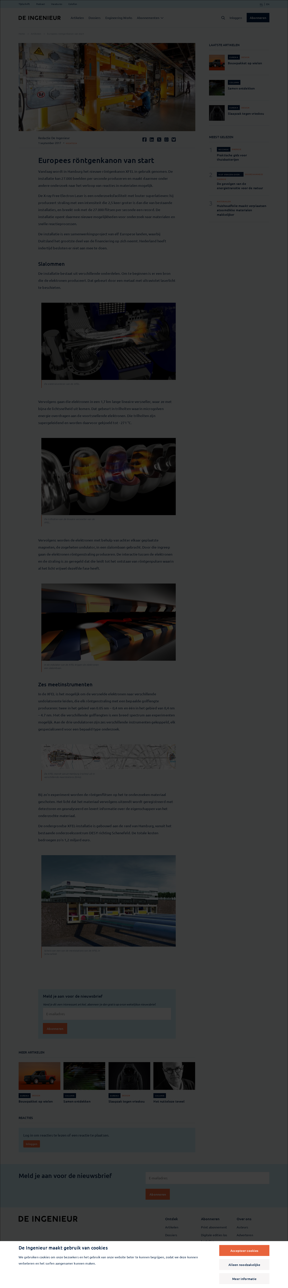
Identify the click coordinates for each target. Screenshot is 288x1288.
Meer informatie (244, 1278)
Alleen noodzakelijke (244, 1264)
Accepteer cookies (244, 1250)
